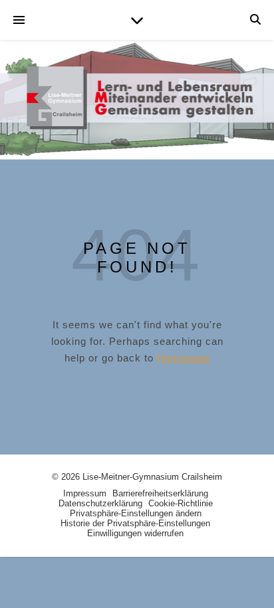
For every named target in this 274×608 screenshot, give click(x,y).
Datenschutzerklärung (100, 503)
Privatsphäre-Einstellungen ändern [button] (136, 513)
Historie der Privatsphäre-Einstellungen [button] (135, 523)
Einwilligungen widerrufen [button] (135, 533)
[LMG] (137, 99)
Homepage (183, 357)
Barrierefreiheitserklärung (160, 493)
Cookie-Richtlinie (180, 503)
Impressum (84, 493)
